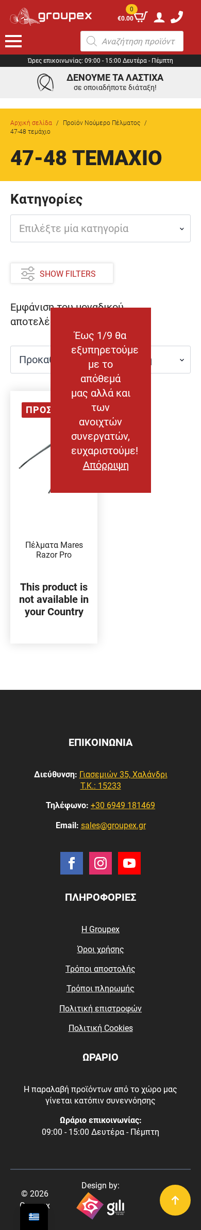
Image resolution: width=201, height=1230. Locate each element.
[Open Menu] (13, 41)
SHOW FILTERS (68, 274)
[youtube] (129, 863)
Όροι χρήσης (100, 949)
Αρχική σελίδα (31, 123)
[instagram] (100, 863)
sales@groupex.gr (113, 825)
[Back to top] (175, 1200)
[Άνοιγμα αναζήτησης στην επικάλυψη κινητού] (131, 41)
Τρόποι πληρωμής (100, 988)
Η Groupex (100, 929)
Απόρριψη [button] (106, 465)
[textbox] (96, 228)
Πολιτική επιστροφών (100, 1008)
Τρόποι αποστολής (100, 969)
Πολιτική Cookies (101, 1028)
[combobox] (100, 228)
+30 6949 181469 (123, 805)
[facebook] (71, 863)
